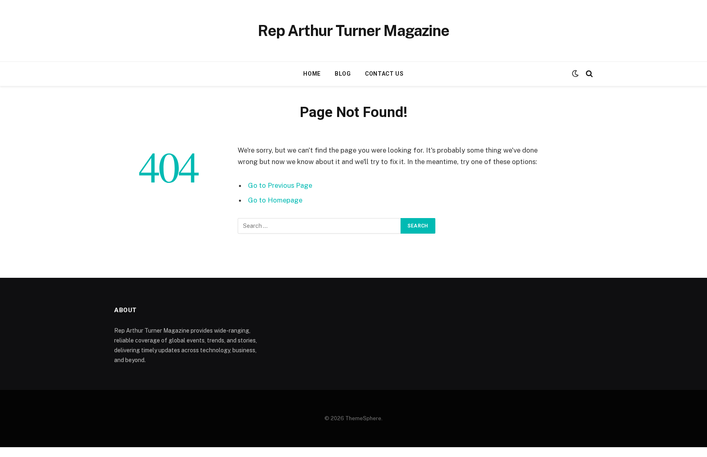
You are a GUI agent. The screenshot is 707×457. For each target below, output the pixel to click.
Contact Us (384, 73)
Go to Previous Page (280, 185)
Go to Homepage (275, 200)
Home (312, 73)
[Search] (588, 74)
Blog (343, 73)
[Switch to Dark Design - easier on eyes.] (575, 73)
